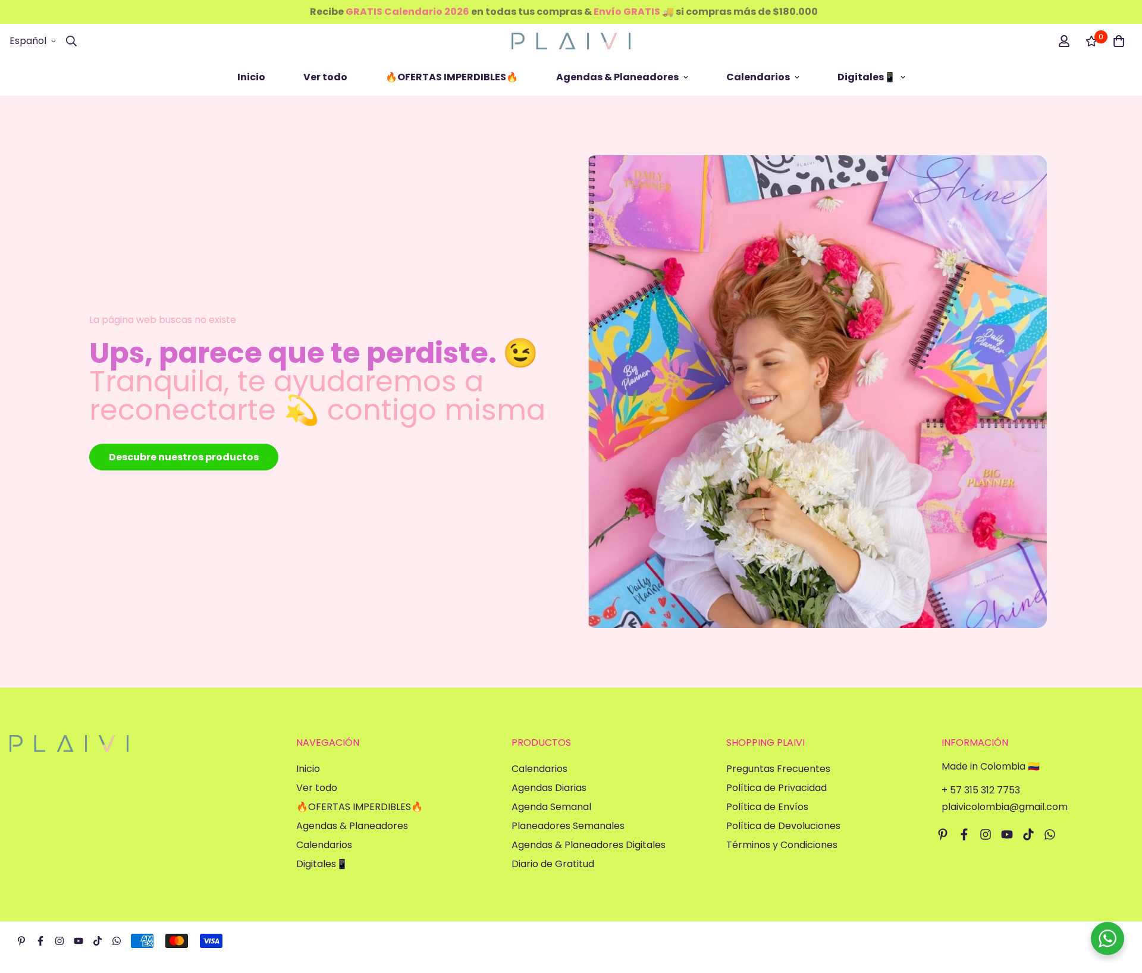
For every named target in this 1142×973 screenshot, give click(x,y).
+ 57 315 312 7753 (981, 790)
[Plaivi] (571, 41)
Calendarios (758, 77)
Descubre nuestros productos (184, 457)
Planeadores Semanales (568, 826)
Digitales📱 (866, 77)
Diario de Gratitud (553, 864)
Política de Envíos (767, 807)
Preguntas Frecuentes (778, 769)
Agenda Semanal (551, 807)
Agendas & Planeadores (617, 77)
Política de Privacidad (776, 788)
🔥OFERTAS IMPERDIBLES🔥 (451, 77)
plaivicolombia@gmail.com (1005, 807)
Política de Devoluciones (783, 826)
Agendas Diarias (549, 788)
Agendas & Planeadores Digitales (589, 845)
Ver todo (325, 77)
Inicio (251, 77)
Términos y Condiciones (781, 845)
